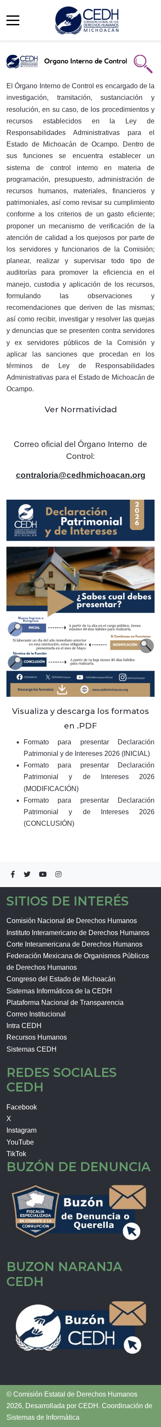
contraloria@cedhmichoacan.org (81, 475)
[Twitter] (27, 874)
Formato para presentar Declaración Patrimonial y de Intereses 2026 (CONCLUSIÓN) (89, 812)
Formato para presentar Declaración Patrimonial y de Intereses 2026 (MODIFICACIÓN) (89, 776)
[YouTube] (43, 874)
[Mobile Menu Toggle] (12, 20)
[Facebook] (13, 874)
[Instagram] (58, 874)
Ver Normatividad (81, 409)
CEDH (88, 1405)
